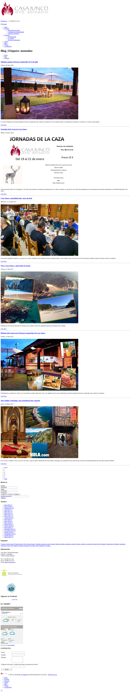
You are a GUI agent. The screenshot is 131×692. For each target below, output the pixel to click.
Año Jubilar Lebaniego (17, 545)
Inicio (5, 27)
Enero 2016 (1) (8, 527)
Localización (7, 46)
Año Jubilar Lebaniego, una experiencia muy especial (20, 401)
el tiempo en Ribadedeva (11, 645)
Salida (2, 489)
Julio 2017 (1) (8, 510)
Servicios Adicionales (14, 40)
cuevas (9, 545)
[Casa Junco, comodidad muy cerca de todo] (39, 255)
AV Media (24, 674)
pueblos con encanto (86, 544)
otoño (33, 545)
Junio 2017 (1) (8, 511)
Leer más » (4, 125)
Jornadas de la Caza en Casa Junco (14, 129)
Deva (25, 544)
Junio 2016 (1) (8, 521)
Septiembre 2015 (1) (10, 534)
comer (48, 544)
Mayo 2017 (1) (8, 513)
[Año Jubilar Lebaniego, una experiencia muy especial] (39, 457)
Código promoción (6, 496)
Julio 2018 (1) (8, 505)
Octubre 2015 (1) (9, 532)
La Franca (48, 545)
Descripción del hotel (14, 30)
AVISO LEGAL (52, 674)
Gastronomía (109, 544)
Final (5, 479)
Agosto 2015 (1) (9, 535)
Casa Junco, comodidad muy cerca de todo (16, 198)
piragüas (52, 544)
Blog (5, 43)
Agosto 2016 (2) (9, 518)
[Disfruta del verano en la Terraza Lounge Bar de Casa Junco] (39, 390)
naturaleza (68, 544)
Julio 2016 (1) (8, 519)
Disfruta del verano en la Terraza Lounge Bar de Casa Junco (23, 333)
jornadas (103, 544)
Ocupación (4, 492)
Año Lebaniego (40, 545)
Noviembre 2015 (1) (10, 530)
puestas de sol (28, 545)
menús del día (96, 544)
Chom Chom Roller (14, 599)
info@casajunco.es (10, 562)
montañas (62, 544)
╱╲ (1, 690)
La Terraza (11, 38)
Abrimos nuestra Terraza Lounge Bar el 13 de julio (19, 62)
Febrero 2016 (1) (9, 526)
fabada (57, 544)
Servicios (6, 35)
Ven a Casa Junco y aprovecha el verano (15, 266)
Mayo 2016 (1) (8, 522)
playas (21, 544)
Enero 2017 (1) (8, 516)
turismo (73, 544)
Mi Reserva (4, 21)
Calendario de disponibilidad (16, 32)
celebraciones (10, 544)
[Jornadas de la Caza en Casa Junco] (39, 186)
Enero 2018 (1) (8, 506)
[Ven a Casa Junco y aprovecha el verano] (39, 323)
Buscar (3, 498)
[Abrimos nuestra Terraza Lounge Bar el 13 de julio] (39, 119)
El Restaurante (12, 37)
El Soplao (16, 544)
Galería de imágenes (13, 33)
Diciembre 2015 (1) (9, 529)
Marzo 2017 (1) (8, 514)
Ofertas (6, 45)
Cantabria (38, 544)
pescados (43, 544)
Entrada (3, 485)
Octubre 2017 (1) (9, 508)
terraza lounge (31, 544)
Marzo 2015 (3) (8, 537)
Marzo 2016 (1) (8, 524)
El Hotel (6, 29)
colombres (116, 544)
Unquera (3, 544)
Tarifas (6, 41)
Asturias (78, 544)
